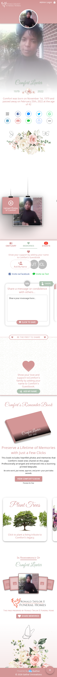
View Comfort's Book (28, 479)
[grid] (28, 203)
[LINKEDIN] (7, 121)
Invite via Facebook (20, 274)
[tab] (11, 244)
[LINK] (49, 121)
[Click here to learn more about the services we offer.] (28, 603)
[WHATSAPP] (49, 114)
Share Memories (30, 616)
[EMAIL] (18, 121)
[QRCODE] (7, 114)
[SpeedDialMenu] (50, 670)
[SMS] (28, 121)
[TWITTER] (39, 114)
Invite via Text (42, 274)
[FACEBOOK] (18, 114)
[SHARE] (39, 121)
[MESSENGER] (28, 114)
